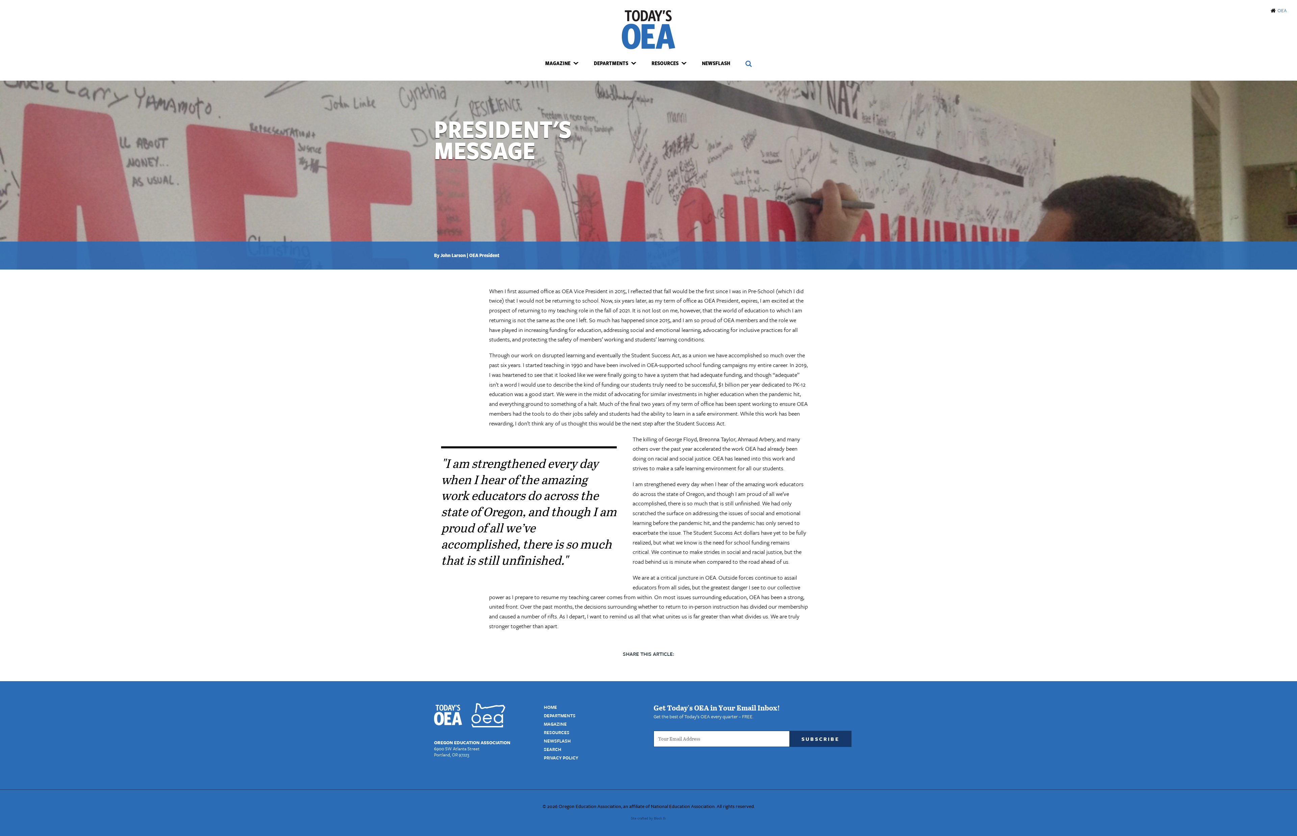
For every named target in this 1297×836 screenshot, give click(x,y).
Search (552, 749)
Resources (556, 732)
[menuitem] (562, 63)
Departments (560, 715)
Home (550, 707)
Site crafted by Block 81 (648, 818)
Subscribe (820, 739)
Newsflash (716, 63)
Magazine (555, 724)
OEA (1282, 10)
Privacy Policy (561, 757)
